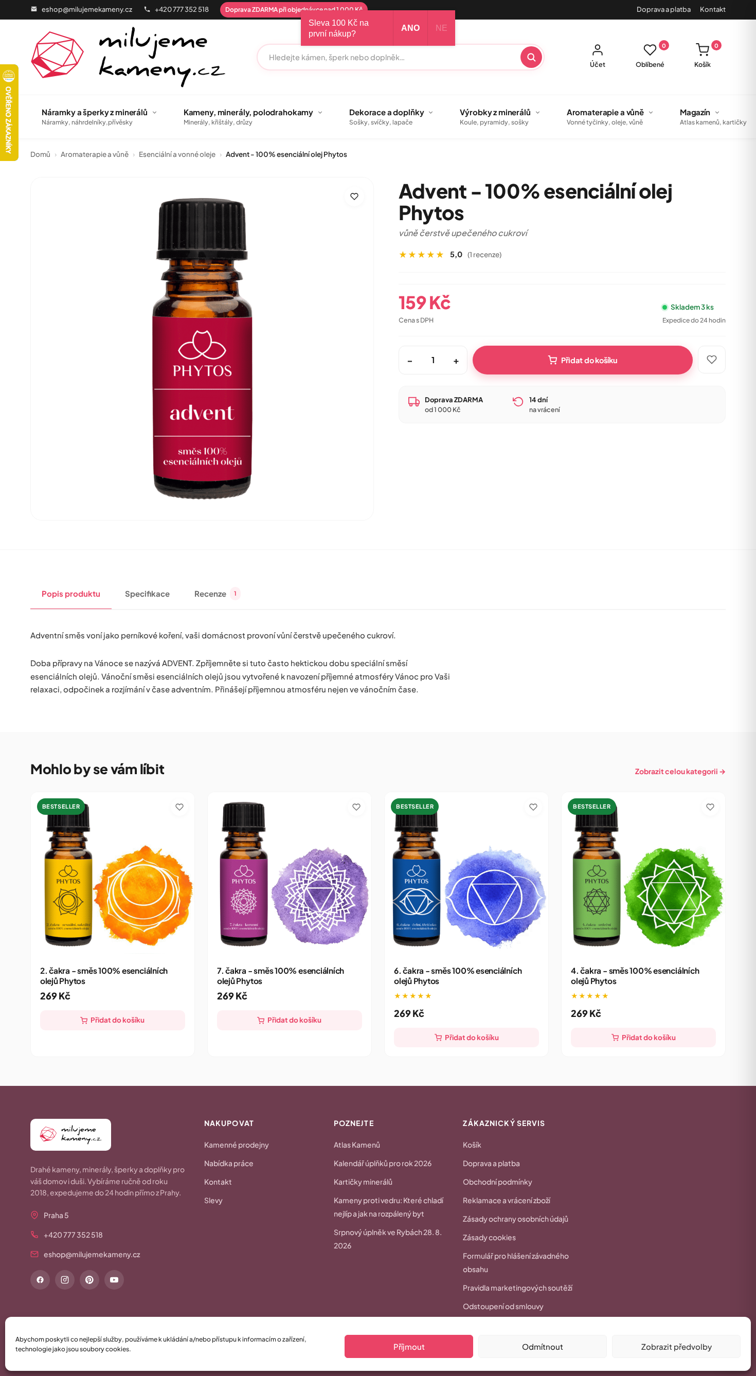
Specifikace (147, 593)
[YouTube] (114, 1280)
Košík (706, 55)
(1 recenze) (484, 254)
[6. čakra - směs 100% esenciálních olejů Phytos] (466, 874)
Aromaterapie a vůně (95, 154)
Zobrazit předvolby (676, 1346)
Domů (40, 154)
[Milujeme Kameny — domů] (128, 57)
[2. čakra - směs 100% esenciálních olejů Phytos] (112, 874)
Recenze (215, 593)
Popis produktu (71, 593)
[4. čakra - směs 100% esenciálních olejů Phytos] (643, 874)
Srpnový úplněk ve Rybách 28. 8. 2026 (388, 1238)
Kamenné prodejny (236, 1144)
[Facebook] (40, 1280)
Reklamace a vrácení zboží (506, 1200)
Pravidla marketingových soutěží (517, 1287)
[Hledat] (531, 57)
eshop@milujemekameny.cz (87, 9)
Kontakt (713, 9)
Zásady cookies (489, 1237)
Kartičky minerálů (363, 1181)
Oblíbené (651, 55)
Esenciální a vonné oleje (177, 154)
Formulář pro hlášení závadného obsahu (516, 1262)
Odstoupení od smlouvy (503, 1306)
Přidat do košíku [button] (118, 1019)
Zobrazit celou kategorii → (680, 771)
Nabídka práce (229, 1163)
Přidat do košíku (589, 360)
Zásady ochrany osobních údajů (515, 1218)
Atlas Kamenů (357, 1144)
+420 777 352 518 (182, 9)
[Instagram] (65, 1280)
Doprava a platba (664, 9)
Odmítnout (542, 1346)
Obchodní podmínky (497, 1181)
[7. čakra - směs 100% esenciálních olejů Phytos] (289, 874)
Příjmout (409, 1346)
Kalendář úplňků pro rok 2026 (382, 1163)
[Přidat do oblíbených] (354, 196)
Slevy (213, 1200)
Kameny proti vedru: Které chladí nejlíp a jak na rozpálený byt (388, 1206)
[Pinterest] (89, 1280)
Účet (597, 64)
